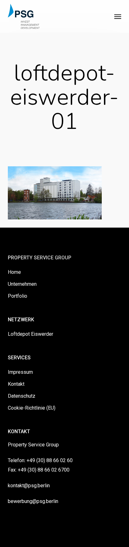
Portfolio (17, 296)
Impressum (20, 372)
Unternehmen (22, 284)
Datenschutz (21, 396)
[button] (117, 16)
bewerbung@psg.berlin (33, 501)
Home (14, 272)
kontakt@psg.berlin (29, 486)
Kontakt (16, 384)
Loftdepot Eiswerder (30, 334)
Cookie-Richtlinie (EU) (31, 408)
